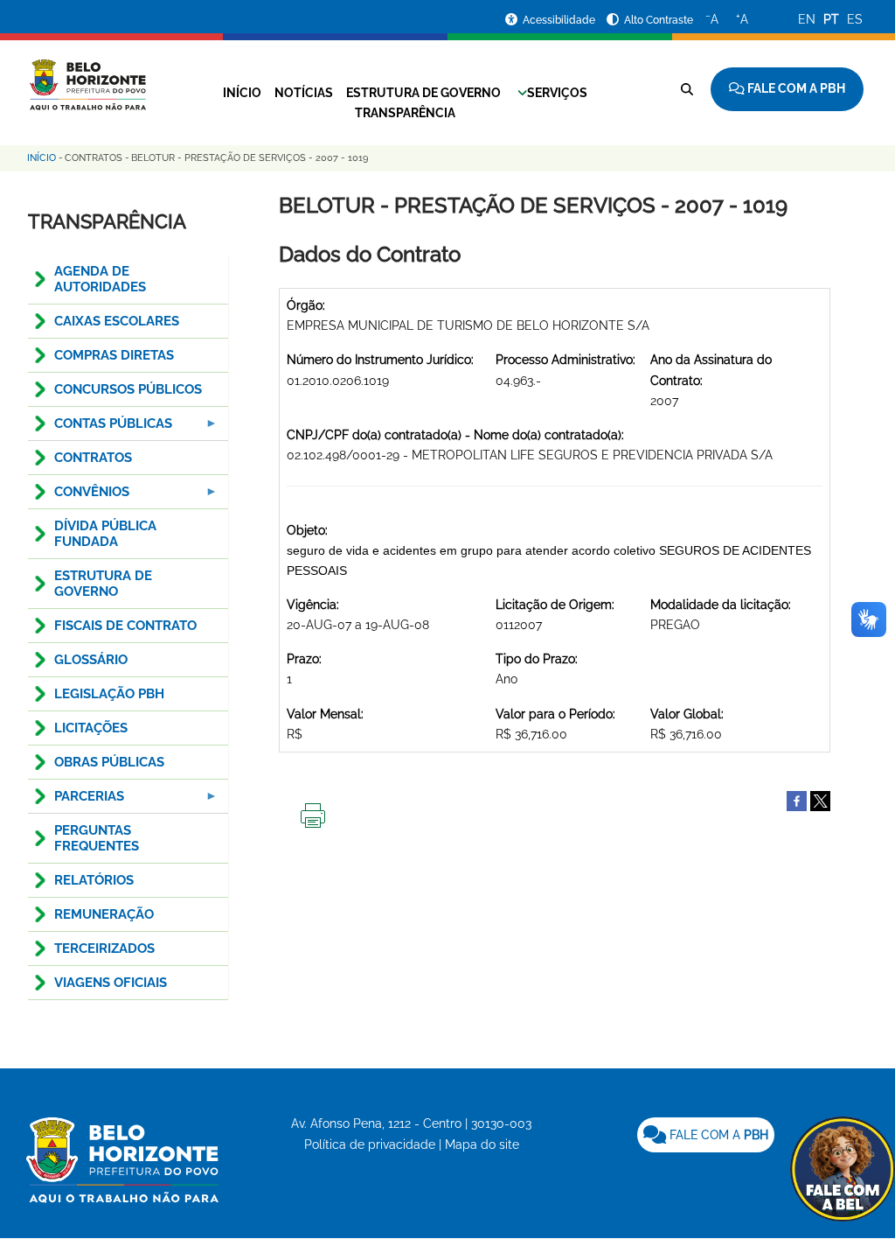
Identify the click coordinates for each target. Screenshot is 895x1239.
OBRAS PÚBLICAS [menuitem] (109, 762)
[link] (705, 1134)
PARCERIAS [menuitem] (76, 801)
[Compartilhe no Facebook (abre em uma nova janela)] (797, 800)
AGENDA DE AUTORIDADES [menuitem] (100, 279)
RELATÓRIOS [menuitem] (94, 880)
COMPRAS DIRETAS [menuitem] (114, 355)
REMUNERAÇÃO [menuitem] (104, 914)
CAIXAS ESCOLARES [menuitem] (116, 321)
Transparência (405, 113)
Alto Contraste (658, 20)
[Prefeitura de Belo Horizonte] (87, 74)
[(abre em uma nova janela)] (820, 800)
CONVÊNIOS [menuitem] (78, 496)
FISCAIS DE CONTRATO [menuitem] (125, 626)
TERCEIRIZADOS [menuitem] (104, 948)
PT (831, 19)
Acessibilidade (560, 20)
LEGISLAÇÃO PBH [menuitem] (109, 694)
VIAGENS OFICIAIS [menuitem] (110, 982)
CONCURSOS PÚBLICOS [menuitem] (128, 389)
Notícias (303, 93)
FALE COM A (717, 1135)
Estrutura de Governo (423, 93)
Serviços (557, 93)
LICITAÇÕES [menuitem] (91, 728)
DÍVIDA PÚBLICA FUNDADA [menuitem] (105, 534)
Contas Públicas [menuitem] (100, 428)
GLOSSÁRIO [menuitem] (91, 660)
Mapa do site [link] (482, 1145)
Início (242, 93)
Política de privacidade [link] (369, 1145)
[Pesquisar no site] (687, 89)
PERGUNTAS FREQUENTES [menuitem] (96, 838)
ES (855, 19)
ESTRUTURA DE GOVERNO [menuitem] (103, 583)
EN (806, 19)
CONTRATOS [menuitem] (93, 458)
